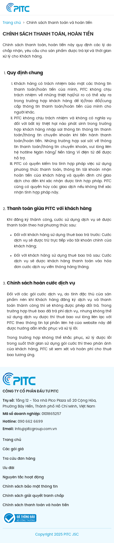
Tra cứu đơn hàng (19, 459)
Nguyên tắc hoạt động (23, 477)
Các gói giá (13, 449)
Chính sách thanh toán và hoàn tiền (36, 505)
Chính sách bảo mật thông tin (30, 486)
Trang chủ (12, 23)
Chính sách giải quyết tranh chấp (33, 496)
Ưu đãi (8, 468)
